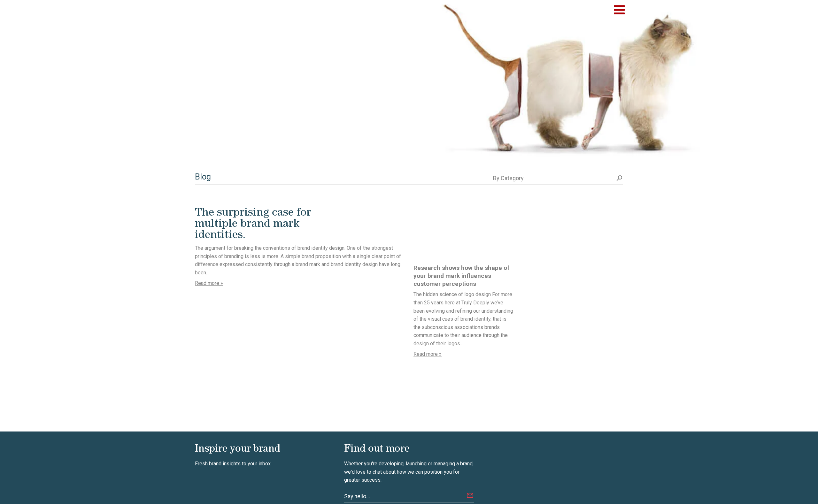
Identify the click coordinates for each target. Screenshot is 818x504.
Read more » (209, 283)
